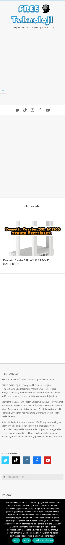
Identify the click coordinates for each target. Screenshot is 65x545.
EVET (16, 540)
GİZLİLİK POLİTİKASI (43, 540)
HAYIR (26, 540)
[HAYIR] (61, 521)
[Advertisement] (32, 69)
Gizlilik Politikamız (54, 436)
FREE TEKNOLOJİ (10, 373)
